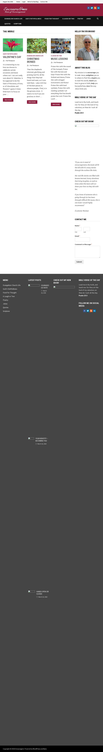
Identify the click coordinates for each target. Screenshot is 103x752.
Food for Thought (52, 19)
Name (77, 226)
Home (18, 2)
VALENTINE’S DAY (12, 57)
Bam (45, 749)
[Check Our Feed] (95, 8)
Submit (79, 262)
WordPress (36, 749)
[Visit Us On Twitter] (91, 8)
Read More (9, 99)
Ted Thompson (10, 61)
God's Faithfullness (10, 54)
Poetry (80, 19)
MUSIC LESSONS (59, 58)
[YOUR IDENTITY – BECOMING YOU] (31, 439)
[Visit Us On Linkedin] (98, 8)
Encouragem (41, 9)
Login (24, 2)
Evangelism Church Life (13, 19)
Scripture (17, 24)
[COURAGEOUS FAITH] (34, 286)
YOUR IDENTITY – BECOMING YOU (42, 439)
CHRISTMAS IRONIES (33, 60)
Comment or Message (83, 244)
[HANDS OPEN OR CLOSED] (31, 592)
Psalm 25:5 (79, 113)
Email (77, 236)
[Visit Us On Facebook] (88, 8)
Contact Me (43, 2)
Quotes (7, 24)
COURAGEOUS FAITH (45, 286)
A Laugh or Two (68, 19)
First (76, 232)
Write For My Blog (33, 2)
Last (84, 232)
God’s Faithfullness (33, 19)
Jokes (88, 19)
